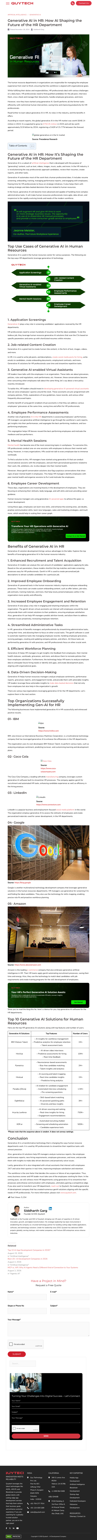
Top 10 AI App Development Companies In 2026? (29, 1250)
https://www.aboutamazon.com (28, 965)
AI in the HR (36, 417)
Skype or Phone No (16, 1305)
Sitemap (73, 1516)
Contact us (84, 3)
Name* (11, 1292)
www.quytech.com (68, 1192)
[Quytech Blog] (22, 3)
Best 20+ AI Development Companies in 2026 (27, 1259)
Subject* (53, 1305)
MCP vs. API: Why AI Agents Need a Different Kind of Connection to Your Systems (43, 1267)
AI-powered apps (56, 499)
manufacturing (52, 776)
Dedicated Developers (78, 1501)
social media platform (65, 809)
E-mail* (53, 1292)
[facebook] (6, 1528)
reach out (55, 1186)
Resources (75, 1513)
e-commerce (32, 970)
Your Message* (14, 1319)
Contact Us (81, 1516)
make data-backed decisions (62, 683)
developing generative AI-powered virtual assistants (66, 388)
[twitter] (10, 1528)
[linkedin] (13, 1528)
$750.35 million (50, 124)
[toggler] (7, 3)
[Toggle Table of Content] (31, 146)
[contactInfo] (73, 3)
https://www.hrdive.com (48, 731)
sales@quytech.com (37, 1512)
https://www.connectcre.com (48, 804)
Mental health (14, 445)
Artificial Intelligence (17, 15)
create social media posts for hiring (67, 357)
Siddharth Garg (38, 29)
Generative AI (35, 15)
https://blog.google (23, 882)
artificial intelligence (40, 163)
